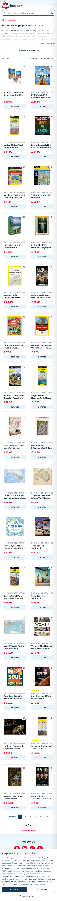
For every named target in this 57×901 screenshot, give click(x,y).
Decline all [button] (41, 889)
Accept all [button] (15, 889)
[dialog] (28, 875)
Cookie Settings (26, 884)
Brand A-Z (12, 20)
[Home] (4, 20)
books (35, 39)
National (19, 36)
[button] (28, 896)
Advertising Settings (26, 882)
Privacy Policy (39, 884)
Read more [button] (46, 43)
